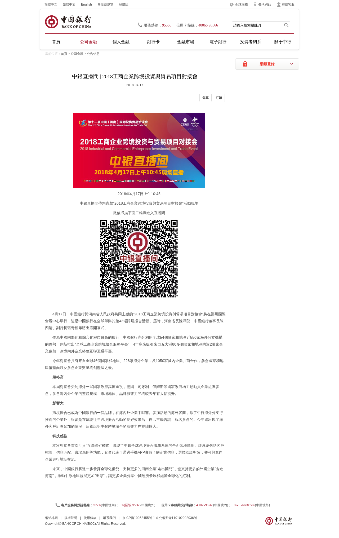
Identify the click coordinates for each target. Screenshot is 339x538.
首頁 (56, 41)
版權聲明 (71, 518)
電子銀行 (217, 41)
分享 (205, 98)
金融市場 (185, 41)
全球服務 (241, 4)
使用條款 (90, 518)
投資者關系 (250, 41)
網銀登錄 (267, 64)
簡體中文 (50, 4)
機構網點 (264, 4)
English (86, 4)
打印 (219, 98)
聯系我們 (110, 518)
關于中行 (282, 41)
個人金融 (121, 41)
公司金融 (88, 41)
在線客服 (288, 4)
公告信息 (93, 54)
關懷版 (123, 4)
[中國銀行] (68, 21)
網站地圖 (52, 518)
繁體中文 (69, 4)
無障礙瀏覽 (105, 4)
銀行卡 (153, 41)
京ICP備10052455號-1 (138, 518)
